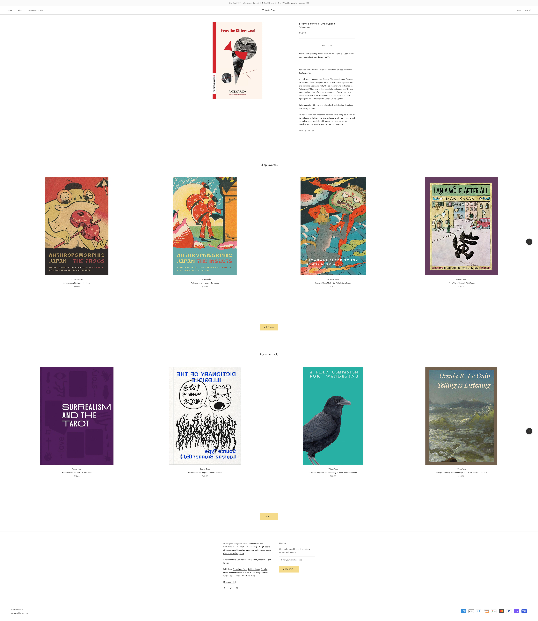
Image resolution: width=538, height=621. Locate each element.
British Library (254, 569)
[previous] (9, 242)
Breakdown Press (240, 569)
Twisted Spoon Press (232, 575)
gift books (266, 546)
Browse (9, 10)
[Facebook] (305, 130)
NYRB (252, 572)
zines (242, 553)
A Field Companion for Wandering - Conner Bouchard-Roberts (333, 472)
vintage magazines (230, 553)
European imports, (253, 546)
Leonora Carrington (237, 559)
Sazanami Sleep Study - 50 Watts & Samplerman (333, 283)
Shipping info (229, 582)
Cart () (528, 10)
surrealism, (256, 550)
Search (519, 10)
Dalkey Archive (324, 56)
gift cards (227, 550)
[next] (529, 242)
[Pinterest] (313, 130)
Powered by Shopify (19, 613)
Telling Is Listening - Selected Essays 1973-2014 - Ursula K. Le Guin (461, 472)
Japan (248, 550)
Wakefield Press (248, 575)
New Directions (235, 572)
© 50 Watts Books (17, 610)
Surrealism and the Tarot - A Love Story (76, 472)
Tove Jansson (252, 559)
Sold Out (327, 45)
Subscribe (289, 569)
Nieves (246, 572)
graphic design (238, 550)
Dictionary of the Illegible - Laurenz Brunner (205, 472)
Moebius (261, 559)
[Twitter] (309, 130)
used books (266, 550)
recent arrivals (238, 546)
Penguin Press (262, 572)
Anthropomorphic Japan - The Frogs (76, 283)
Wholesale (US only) (35, 10)
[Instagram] (237, 588)
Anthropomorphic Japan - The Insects (205, 283)
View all (269, 327)
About (20, 10)
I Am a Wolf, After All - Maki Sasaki (461, 283)
